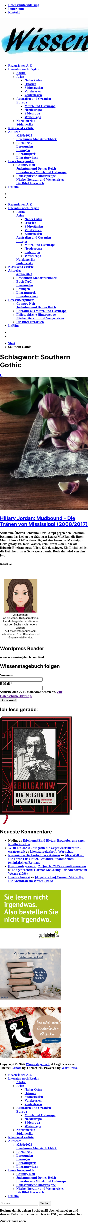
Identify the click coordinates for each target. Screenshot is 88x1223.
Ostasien (30, 84)
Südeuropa (32, 113)
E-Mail (6, 683)
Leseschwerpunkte (21, 161)
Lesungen (23, 150)
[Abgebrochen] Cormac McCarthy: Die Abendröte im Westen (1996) (46, 879)
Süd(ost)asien (34, 87)
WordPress (69, 1068)
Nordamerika (25, 120)
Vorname (6, 675)
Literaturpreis (26, 154)
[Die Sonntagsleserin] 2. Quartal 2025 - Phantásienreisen (47, 866)
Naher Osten (33, 80)
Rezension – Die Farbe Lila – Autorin (34, 855)
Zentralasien (33, 95)
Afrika (21, 73)
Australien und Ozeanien (33, 98)
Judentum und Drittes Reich (36, 168)
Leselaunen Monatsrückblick (36, 139)
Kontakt (14, 12)
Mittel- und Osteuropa (40, 106)
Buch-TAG (24, 142)
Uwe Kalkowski (19, 877)
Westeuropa (33, 117)
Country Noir (25, 165)
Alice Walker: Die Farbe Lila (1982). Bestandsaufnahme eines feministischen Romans (46, 858)
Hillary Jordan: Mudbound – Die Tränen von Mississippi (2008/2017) (44, 521)
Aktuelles (14, 131)
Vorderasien (33, 91)
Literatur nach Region (23, 69)
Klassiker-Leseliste (21, 128)
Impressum (16, 8)
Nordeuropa (33, 109)
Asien (20, 76)
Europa (21, 102)
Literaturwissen (27, 157)
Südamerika (24, 124)
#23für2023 (24, 135)
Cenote (16, 1068)
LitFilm (13, 187)
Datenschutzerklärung (23, 5)
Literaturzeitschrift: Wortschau (51, 851)
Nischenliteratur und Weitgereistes (40, 179)
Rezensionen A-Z (20, 65)
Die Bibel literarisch (30, 183)
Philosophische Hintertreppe (36, 176)
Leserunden (24, 146)
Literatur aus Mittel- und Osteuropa (41, 172)
